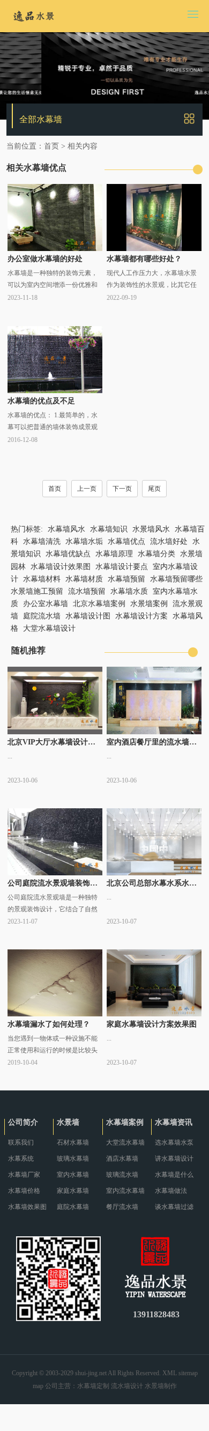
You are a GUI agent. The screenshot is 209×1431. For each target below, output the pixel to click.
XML (169, 1373)
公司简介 (23, 1122)
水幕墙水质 (129, 591)
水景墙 (68, 1122)
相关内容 (83, 146)
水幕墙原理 (114, 554)
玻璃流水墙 (122, 1174)
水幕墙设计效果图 (61, 567)
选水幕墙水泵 (174, 1142)
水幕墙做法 (171, 1190)
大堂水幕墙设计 (49, 628)
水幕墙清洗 (42, 541)
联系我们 (21, 1142)
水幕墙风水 (66, 529)
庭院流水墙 (42, 616)
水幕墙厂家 (24, 1174)
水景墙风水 (151, 529)
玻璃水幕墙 (73, 1158)
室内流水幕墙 (125, 1190)
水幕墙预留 (126, 579)
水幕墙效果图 (27, 1207)
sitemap (188, 1373)
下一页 (122, 488)
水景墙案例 (149, 604)
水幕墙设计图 (87, 616)
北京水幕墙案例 (99, 604)
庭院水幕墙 (73, 1207)
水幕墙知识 (109, 529)
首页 (51, 146)
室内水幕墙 (73, 1174)
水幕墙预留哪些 (176, 579)
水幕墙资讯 (173, 1122)
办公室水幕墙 (45, 604)
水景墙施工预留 (37, 591)
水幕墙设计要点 (121, 567)
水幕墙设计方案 (141, 616)
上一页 (86, 488)
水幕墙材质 (84, 579)
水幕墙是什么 (174, 1174)
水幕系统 (21, 1158)
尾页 (154, 488)
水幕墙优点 (126, 541)
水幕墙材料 (42, 579)
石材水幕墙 (73, 1142)
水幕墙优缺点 (68, 554)
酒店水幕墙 (122, 1158)
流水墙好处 (169, 541)
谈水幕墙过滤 (174, 1207)
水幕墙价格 (24, 1190)
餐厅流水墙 (122, 1207)
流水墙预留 (87, 591)
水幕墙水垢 (84, 541)
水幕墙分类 (156, 554)
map (38, 1386)
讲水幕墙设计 (174, 1158)
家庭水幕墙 (73, 1190)
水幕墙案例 (125, 1122)
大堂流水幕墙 (125, 1142)
